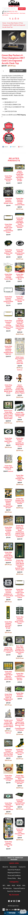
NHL (23, 885)
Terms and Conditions (14, 875)
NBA (8, 885)
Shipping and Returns (14, 872)
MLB (13, 885)
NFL (4, 885)
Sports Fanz (15, 905)
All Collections (7, 888)
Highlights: (5, 98)
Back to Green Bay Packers (15, 858)
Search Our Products (14, 870)
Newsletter (13, 867)
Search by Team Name (14, 891)
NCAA (19, 885)
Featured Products (19, 888)
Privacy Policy (12, 878)
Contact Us (22, 867)
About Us (5, 867)
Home (4, 23)
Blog (19, 878)
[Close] (5, 913)
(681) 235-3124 (13, 11)
